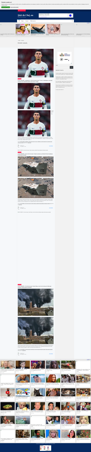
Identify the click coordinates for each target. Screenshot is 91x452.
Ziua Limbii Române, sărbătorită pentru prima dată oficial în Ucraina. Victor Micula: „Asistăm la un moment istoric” (64, 82)
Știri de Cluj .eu (25, 15)
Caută (57, 65)
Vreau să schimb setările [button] (14, 7)
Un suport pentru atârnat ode (59, 89)
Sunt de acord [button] (4, 7)
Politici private (33, 20)
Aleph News (29, 142)
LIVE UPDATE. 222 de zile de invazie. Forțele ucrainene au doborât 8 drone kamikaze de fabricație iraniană (35, 203)
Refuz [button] (8, 7)
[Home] (19, 21)
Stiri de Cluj (22, 145)
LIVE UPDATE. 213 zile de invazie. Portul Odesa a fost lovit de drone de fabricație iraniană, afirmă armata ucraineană (36, 349)
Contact (26, 20)
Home (22, 20)
